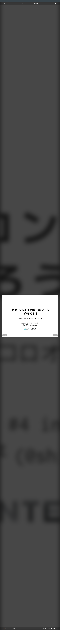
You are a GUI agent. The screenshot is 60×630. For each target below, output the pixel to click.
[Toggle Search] (55, 3)
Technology (45, 628)
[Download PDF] (56, 628)
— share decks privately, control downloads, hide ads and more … (30, 0)
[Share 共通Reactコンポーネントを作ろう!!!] (51, 628)
